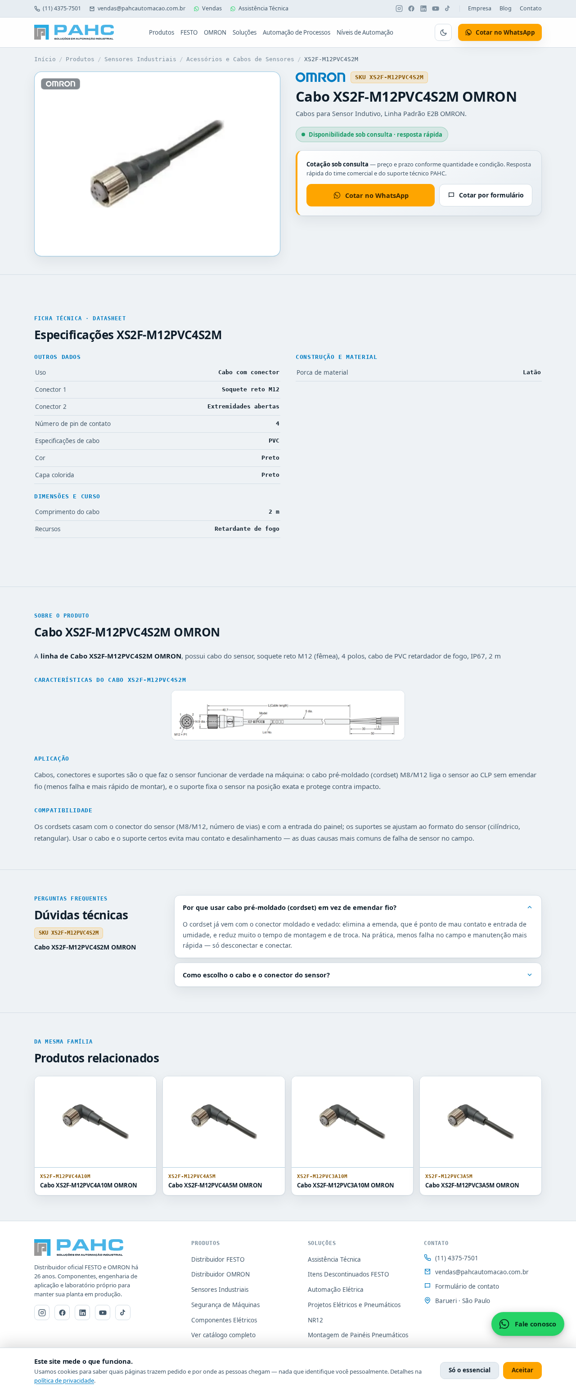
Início (45, 59)
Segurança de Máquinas (225, 1305)
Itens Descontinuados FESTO (348, 1274)
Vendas (212, 8)
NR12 (315, 1320)
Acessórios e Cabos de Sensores (240, 59)
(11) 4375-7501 (62, 8)
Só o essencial (469, 1370)
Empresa (479, 8)
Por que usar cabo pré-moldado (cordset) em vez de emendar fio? (289, 907)
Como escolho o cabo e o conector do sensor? (256, 974)
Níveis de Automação (365, 32)
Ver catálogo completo (223, 1335)
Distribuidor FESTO (218, 1259)
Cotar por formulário (491, 195)
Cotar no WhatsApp (377, 195)
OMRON (215, 32)
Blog (506, 8)
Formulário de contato (467, 1286)
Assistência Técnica (263, 8)
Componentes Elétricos (224, 1320)
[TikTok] (447, 8)
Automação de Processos (296, 32)
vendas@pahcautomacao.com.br (141, 8)
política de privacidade (64, 1380)
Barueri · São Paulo (462, 1301)
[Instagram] (399, 8)
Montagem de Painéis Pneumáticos (358, 1335)
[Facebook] (411, 8)
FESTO (189, 32)
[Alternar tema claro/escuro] (443, 32)
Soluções (244, 32)
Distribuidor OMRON (220, 1274)
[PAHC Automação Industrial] (74, 32)
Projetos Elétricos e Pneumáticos (354, 1305)
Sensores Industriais (140, 59)
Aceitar (522, 1370)
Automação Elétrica (336, 1290)
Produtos (161, 32)
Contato (531, 8)
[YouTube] (435, 8)
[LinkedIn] (423, 8)
